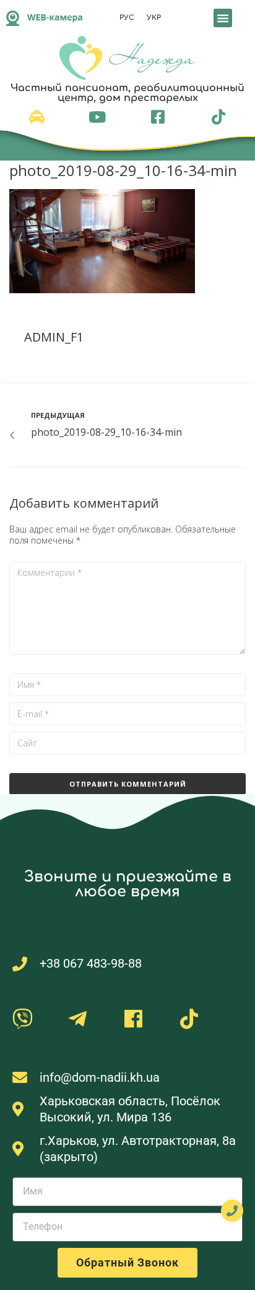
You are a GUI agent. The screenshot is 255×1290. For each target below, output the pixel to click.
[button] (223, 18)
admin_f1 (54, 337)
